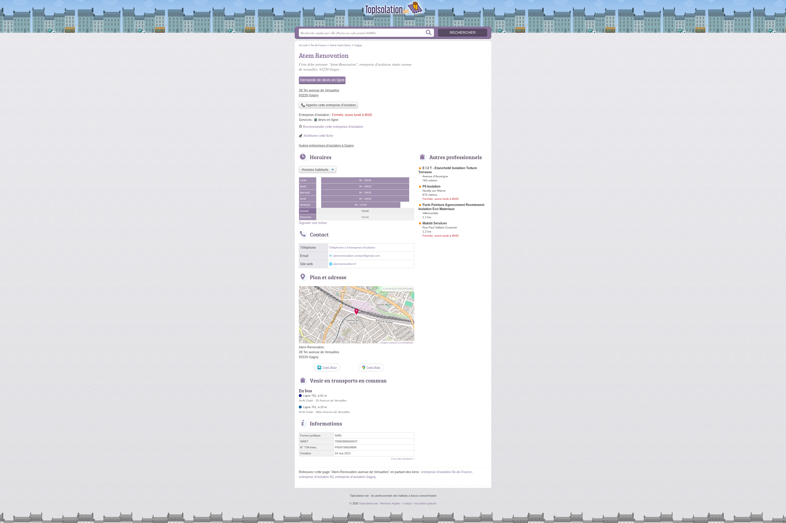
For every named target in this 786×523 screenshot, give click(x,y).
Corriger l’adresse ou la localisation (396, 343)
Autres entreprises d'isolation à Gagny (326, 145)
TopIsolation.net (393, 14)
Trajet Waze (329, 367)
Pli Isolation (431, 186)
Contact (407, 503)
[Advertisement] (452, 79)
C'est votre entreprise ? (402, 459)
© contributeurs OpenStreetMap (398, 289)
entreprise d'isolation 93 (316, 477)
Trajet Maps (373, 367)
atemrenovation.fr (344, 263)
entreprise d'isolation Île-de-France (446, 472)
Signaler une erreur (313, 223)
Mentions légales (390, 503)
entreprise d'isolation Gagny (355, 477)
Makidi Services (434, 223)
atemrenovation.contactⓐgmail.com (356, 255)
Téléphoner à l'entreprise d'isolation (352, 247)
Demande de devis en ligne (322, 80)
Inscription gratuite (425, 503)
